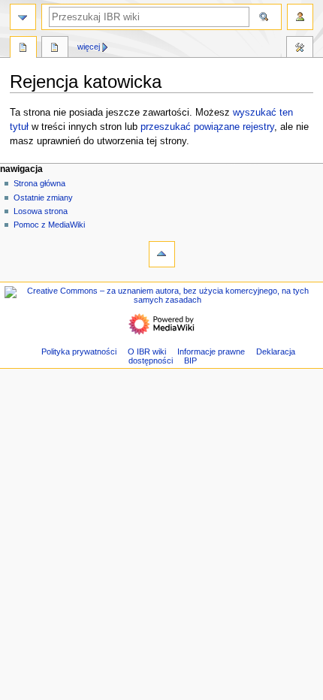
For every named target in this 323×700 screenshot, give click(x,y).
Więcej (88, 46)
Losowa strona (41, 211)
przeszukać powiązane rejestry (207, 127)
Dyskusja (55, 49)
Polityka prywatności (78, 351)
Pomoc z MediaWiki (49, 224)
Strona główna (39, 183)
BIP (190, 360)
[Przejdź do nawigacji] (23, 17)
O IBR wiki (147, 351)
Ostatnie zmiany (43, 197)
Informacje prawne (211, 351)
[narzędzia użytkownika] (300, 17)
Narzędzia (299, 49)
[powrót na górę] (162, 254)
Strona (23, 49)
